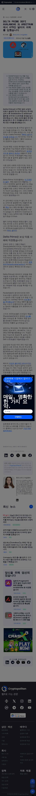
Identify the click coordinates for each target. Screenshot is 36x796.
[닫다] (32, 377)
